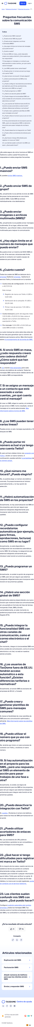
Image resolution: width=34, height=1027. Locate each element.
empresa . (17, 277)
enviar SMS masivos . (15, 175)
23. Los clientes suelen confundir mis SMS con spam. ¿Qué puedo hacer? (16, 144)
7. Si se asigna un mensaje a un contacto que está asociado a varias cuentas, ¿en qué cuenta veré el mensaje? (16, 63)
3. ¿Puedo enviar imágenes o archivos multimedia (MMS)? (13, 42)
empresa (3, 277)
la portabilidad (27, 458)
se (3, 367)
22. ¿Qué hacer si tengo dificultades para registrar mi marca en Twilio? (14, 139)
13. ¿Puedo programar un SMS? (11, 91)
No (23, 929)
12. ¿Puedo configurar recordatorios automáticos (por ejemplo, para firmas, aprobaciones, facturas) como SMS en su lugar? (17, 86)
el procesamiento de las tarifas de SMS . (19, 339)
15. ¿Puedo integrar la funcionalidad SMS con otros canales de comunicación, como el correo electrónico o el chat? (16, 98)
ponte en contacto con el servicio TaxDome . (17, 882)
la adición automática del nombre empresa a (15, 906)
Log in (30, 3)
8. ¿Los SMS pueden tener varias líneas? (14, 68)
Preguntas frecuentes (23, 9)
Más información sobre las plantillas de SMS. (16, 722)
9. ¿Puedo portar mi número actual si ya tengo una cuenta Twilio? (16, 72)
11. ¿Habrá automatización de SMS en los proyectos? (14, 80)
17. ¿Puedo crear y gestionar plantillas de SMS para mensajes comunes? (16, 112)
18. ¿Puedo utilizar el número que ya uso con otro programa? (16, 117)
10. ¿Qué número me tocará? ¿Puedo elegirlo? (16, 76)
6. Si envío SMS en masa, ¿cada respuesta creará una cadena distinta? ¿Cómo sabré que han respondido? (16, 56)
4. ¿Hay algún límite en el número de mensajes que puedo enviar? (16, 47)
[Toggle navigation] (2, 3)
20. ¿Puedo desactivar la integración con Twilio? (16, 130)
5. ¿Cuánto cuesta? (8, 51)
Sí (13, 929)
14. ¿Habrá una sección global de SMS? (14, 94)
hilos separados (16, 367)
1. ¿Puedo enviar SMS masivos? (11, 36)
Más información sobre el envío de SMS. (14, 409)
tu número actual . (6, 460)
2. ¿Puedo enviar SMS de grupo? (12, 39)
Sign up (23, 3)
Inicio (3, 9)
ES (30, 1025)
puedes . (5, 813)
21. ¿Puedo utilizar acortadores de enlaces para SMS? (16, 134)
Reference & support (11, 9)
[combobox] (28, 1025)
